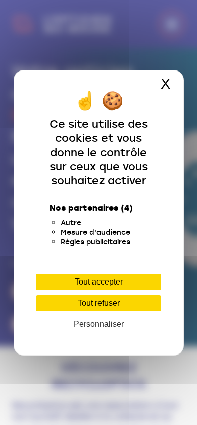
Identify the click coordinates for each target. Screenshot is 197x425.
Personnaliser (99, 324)
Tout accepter (99, 281)
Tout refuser (99, 303)
